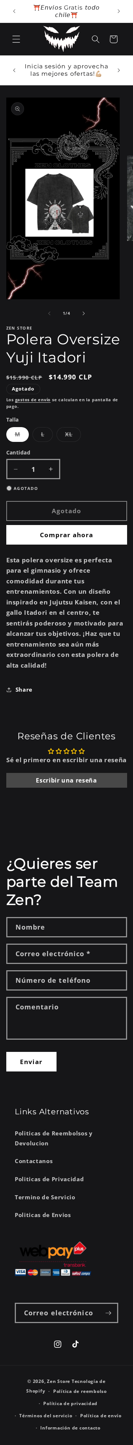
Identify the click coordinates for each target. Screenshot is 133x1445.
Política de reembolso (80, 1391)
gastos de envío (33, 399)
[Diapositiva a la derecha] (83, 313)
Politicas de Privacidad (49, 1179)
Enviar (31, 1061)
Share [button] (24, 689)
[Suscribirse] (108, 1313)
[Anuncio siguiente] (119, 11)
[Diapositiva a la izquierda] (49, 313)
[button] (16, 39)
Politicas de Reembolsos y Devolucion (54, 1138)
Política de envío (101, 1415)
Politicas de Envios (43, 1215)
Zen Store (58, 1381)
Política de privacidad (70, 1403)
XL (73, 436)
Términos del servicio (45, 1415)
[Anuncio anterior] (14, 11)
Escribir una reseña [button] (66, 780)
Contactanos (33, 1161)
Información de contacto (70, 1428)
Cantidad (18, 452)
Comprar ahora (66, 535)
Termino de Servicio (45, 1197)
